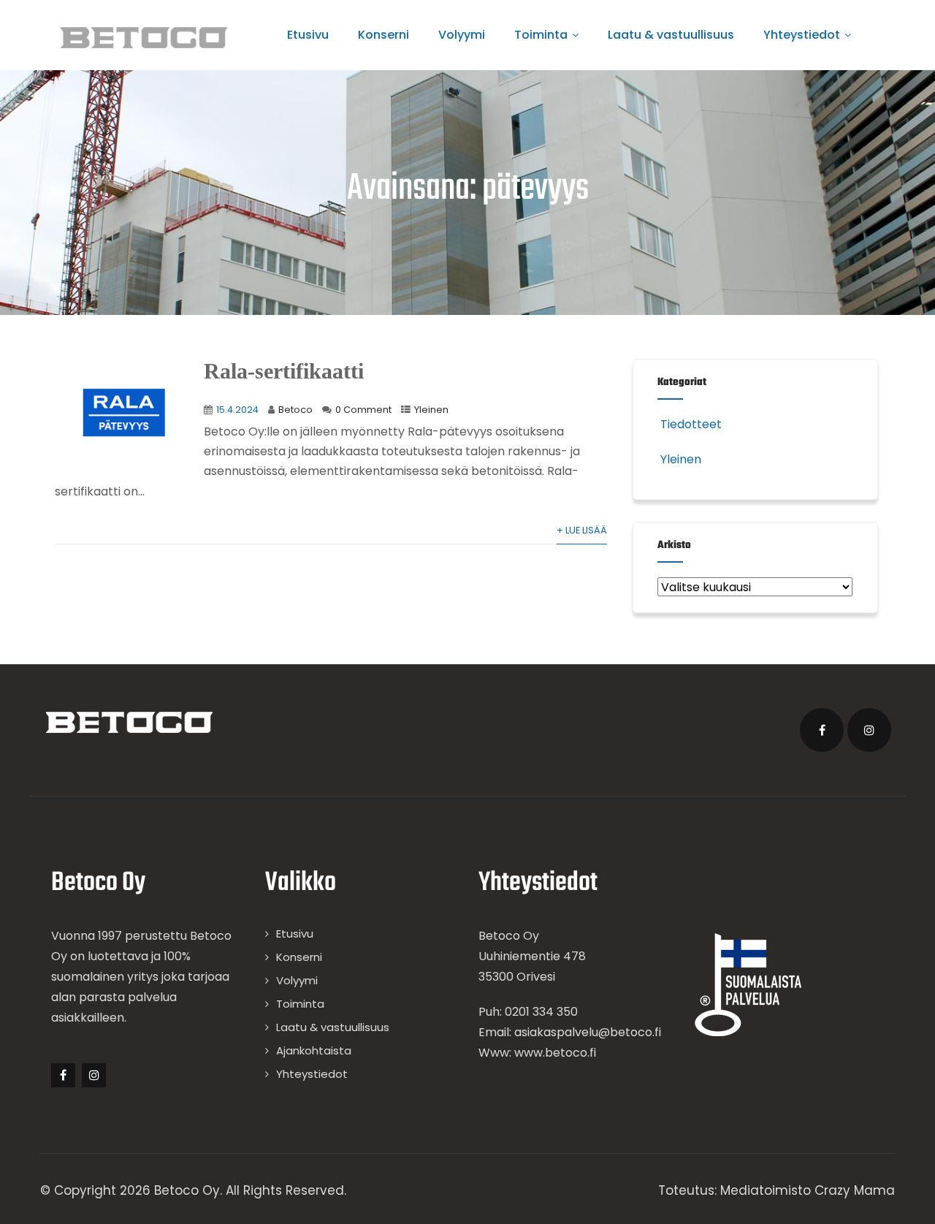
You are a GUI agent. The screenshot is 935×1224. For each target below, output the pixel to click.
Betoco (295, 409)
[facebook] (822, 730)
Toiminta (541, 34)
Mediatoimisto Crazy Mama (807, 1190)
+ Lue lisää (582, 530)
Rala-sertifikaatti (284, 371)
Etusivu (308, 34)
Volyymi (461, 34)
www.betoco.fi (555, 1052)
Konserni (383, 34)
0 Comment (363, 409)
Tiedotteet (691, 424)
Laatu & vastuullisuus (671, 34)
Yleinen (431, 409)
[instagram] (869, 730)
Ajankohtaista (313, 1050)
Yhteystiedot (801, 34)
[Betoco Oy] (144, 38)
